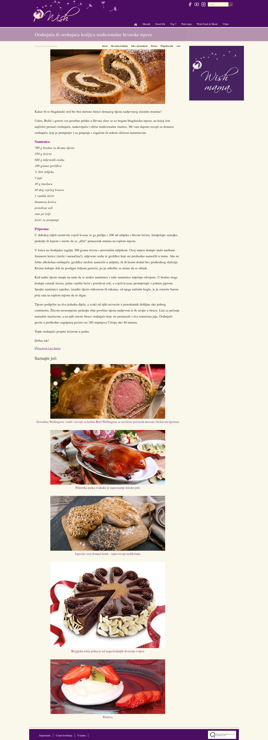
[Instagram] (203, 5)
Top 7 (173, 24)
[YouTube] (196, 5)
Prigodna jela (167, 46)
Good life (160, 24)
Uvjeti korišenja (64, 735)
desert (105, 46)
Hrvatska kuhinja (50, 46)
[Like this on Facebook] (48, 349)
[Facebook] (190, 5)
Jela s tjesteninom (139, 46)
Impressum (45, 735)
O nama (81, 735)
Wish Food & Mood (207, 24)
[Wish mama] (216, 72)
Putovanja (186, 24)
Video (226, 24)
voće (178, 46)
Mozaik (146, 24)
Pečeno (154, 46)
